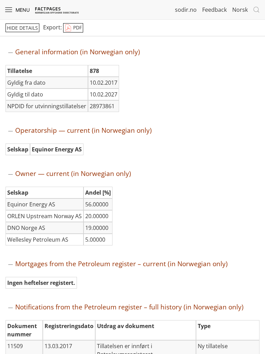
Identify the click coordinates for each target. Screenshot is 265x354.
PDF (77, 27)
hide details (22, 28)
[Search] (256, 9)
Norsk (240, 9)
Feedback (214, 9)
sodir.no (186, 9)
